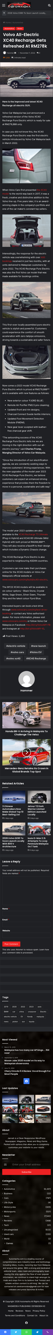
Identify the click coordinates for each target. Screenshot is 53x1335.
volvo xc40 (14, 658)
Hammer (10, 53)
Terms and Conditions (15, 1315)
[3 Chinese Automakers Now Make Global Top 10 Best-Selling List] (13, 797)
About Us (43, 1315)
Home (8, 22)
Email (5, 919)
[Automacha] (19, 5)
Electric (43, 1012)
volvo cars (18, 652)
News (20, 28)
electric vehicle (16, 645)
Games (9, 1243)
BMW (6, 1012)
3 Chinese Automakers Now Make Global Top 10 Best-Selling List (12, 810)
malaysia (40, 1016)
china (21, 1012)
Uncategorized (11, 1229)
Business (8, 1193)
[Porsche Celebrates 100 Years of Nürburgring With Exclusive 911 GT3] (10, 1118)
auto (39, 1007)
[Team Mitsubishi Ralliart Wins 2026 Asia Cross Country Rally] (26, 1109)
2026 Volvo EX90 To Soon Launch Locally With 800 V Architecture (13, 842)
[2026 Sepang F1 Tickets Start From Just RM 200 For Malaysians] (43, 1118)
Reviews (8, 1220)
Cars (6, 1198)
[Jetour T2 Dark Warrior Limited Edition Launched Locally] (39, 797)
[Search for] (49, 6)
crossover (32, 1012)
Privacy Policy (39, 1311)
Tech (6, 1225)
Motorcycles (10, 1207)
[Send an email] (15, 53)
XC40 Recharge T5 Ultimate (33, 534)
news (6, 1021)
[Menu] (3, 6)
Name (5, 909)
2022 (23, 1007)
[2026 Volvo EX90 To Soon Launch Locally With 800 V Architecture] (13, 829)
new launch (39, 645)
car (14, 1012)
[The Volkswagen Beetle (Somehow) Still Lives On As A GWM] (26, 1118)
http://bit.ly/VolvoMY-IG (32, 628)
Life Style (8, 1202)
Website (6, 930)
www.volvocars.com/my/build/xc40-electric (24, 579)
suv (23, 1021)
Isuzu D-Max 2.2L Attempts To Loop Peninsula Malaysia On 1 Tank (38, 842)
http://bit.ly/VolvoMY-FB (38, 624)
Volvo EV (36, 652)
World (6, 1239)
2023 (31, 1007)
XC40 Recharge (37, 658)
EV (22, 1016)
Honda (30, 1016)
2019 (6, 1007)
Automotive (18, 22)
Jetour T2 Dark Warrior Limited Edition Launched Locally (37, 810)
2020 (14, 1007)
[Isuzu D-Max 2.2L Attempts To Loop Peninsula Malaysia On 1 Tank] (39, 829)
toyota (31, 1021)
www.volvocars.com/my (14, 621)
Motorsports (9, 1211)
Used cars (9, 1234)
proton (15, 1021)
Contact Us (32, 1315)
